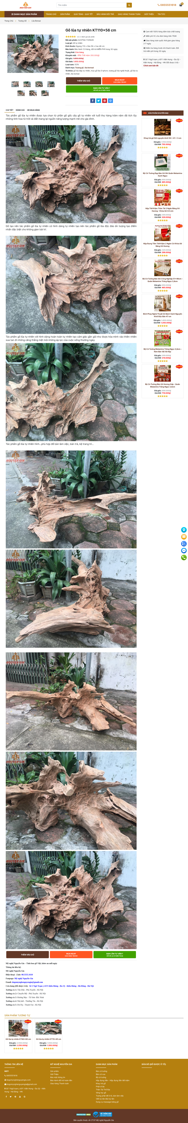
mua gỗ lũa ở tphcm (99, 71)
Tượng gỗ (22, 21)
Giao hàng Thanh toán (129, 14)
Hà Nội (90, 986)
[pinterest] (15, 1096)
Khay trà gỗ (101, 1083)
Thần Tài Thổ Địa (103, 1089)
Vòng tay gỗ (101, 1093)
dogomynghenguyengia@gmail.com (22, 1084)
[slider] (70, 37)
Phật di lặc (100, 1086)
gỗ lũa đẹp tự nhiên (81, 71)
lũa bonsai (36, 21)
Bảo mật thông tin (57, 1077)
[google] (25, 1096)
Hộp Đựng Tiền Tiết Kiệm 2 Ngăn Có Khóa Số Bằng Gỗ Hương (162, 244)
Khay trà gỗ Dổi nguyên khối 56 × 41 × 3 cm (162, 138)
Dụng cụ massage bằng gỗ (107, 1102)
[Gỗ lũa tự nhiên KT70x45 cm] (49, 1028)
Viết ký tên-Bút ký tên (105, 1099)
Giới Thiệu (54, 1074)
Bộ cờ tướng (101, 1077)
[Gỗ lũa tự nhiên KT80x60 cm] (18, 1028)
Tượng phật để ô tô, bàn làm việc (110, 1096)
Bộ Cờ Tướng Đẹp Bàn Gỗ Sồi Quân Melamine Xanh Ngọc (162, 174)
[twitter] (11, 1096)
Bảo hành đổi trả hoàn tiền (61, 1080)
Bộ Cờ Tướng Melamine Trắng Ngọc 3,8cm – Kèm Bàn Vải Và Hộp (163, 350)
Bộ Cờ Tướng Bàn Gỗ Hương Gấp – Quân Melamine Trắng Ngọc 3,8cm (162, 385)
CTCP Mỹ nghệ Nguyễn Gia (102, 1120)
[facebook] (6, 1096)
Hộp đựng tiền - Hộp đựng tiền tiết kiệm (112, 1080)
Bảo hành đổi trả (105, 14)
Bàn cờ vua (100, 1074)
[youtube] (20, 1096)
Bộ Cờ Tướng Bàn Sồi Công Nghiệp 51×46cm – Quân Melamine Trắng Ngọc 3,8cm (162, 280)
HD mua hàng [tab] (33, 110)
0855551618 (168, 5)
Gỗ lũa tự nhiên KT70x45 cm (48, 1039)
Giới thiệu (149, 14)
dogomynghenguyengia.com (19, 1080)
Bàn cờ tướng (101, 1071)
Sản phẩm (65, 14)
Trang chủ (51, 14)
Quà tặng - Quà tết (83, 14)
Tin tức (161, 14)
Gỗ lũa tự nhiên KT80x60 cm (18, 1039)
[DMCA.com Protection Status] (84, 1114)
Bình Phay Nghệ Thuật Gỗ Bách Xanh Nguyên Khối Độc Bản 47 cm (162, 315)
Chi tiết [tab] (9, 110)
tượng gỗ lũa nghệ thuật (119, 71)
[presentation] (9, 1039)
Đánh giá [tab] (20, 110)
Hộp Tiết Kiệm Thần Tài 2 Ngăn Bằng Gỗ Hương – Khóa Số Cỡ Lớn (162, 209)
